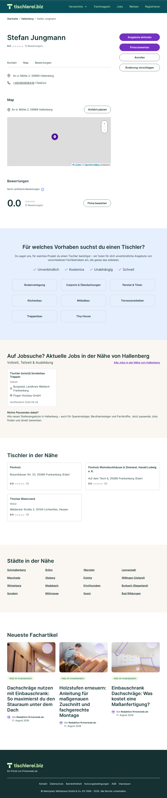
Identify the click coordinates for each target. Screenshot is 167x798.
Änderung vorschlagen (139, 67)
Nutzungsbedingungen (96, 783)
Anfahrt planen (97, 109)
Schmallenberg (16, 570)
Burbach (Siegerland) (135, 585)
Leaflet (77, 164)
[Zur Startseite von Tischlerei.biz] (25, 6)
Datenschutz (56, 783)
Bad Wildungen (131, 593)
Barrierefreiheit (74, 783)
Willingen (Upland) (133, 577)
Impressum (124, 783)
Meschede (13, 577)
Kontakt (43, 783)
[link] (31, 388)
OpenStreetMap (92, 164)
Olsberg (50, 577)
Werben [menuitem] (134, 6)
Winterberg (14, 585)
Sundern (12, 593)
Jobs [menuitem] (120, 6)
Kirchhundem (92, 585)
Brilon (49, 570)
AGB (114, 783)
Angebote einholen (140, 37)
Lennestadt (129, 570)
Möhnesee (52, 593)
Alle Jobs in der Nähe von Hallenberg (137, 362)
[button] (55, 137)
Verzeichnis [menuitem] (76, 6)
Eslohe (88, 577)
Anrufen (140, 57)
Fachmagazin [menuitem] (102, 6)
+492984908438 (23, 83)
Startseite (12, 18)
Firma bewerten (97, 203)
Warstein (89, 570)
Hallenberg (27, 18)
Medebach (52, 585)
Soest (87, 593)
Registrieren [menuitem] (152, 6)
